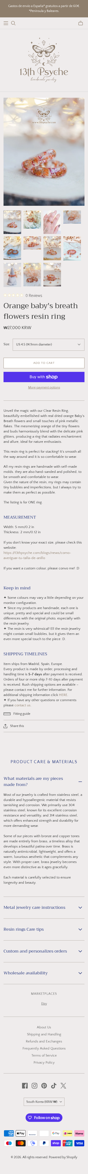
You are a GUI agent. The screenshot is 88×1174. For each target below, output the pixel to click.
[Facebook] (25, 1085)
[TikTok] (54, 1085)
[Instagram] (34, 1085)
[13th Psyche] (44, 59)
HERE (63, 695)
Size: (7, 344)
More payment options (44, 387)
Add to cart (44, 363)
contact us (23, 705)
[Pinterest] (44, 1085)
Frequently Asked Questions (44, 1048)
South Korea (41, 1102)
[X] (63, 1085)
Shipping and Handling (44, 1034)
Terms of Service (44, 1055)
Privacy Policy (44, 1063)
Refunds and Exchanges (44, 1041)
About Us (44, 1027)
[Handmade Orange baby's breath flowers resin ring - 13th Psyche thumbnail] (12, 222)
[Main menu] (6, 23)
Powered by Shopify (63, 1157)
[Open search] (13, 23)
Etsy (44, 1004)
